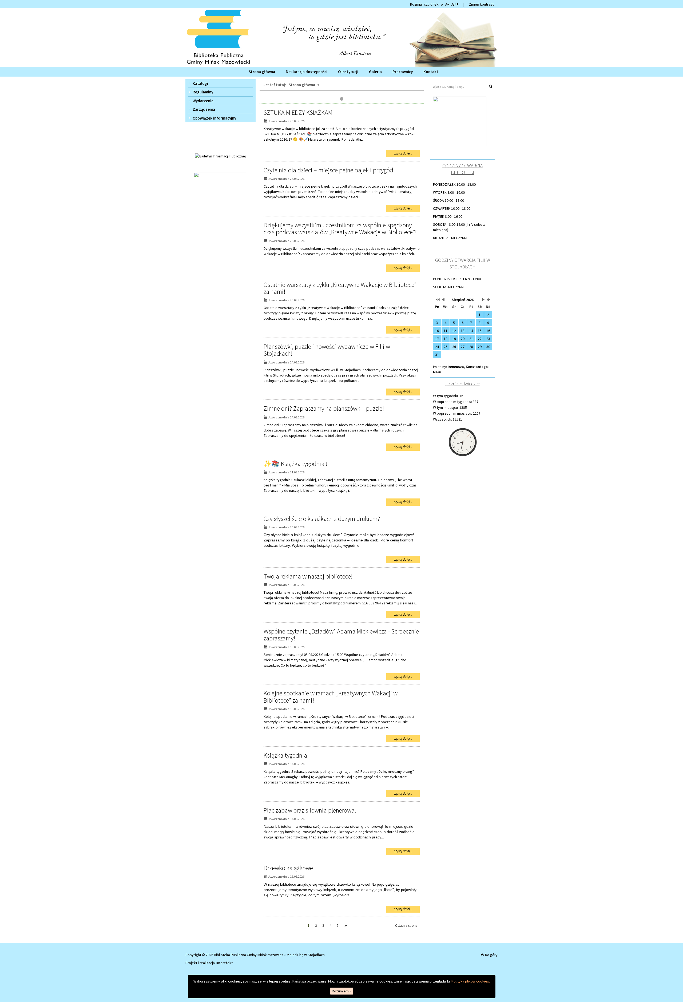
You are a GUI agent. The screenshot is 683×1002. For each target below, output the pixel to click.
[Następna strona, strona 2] (346, 925)
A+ (447, 4)
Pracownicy (402, 71)
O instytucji (348, 71)
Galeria (375, 71)
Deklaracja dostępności (306, 71)
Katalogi (200, 83)
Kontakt (430, 71)
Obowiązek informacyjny (214, 118)
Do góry (491, 954)
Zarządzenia (204, 109)
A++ (455, 4)
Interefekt (224, 962)
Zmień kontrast (481, 4)
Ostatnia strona (406, 925)
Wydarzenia (203, 100)
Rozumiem (341, 991)
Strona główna (262, 71)
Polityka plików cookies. (470, 981)
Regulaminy (203, 91)
